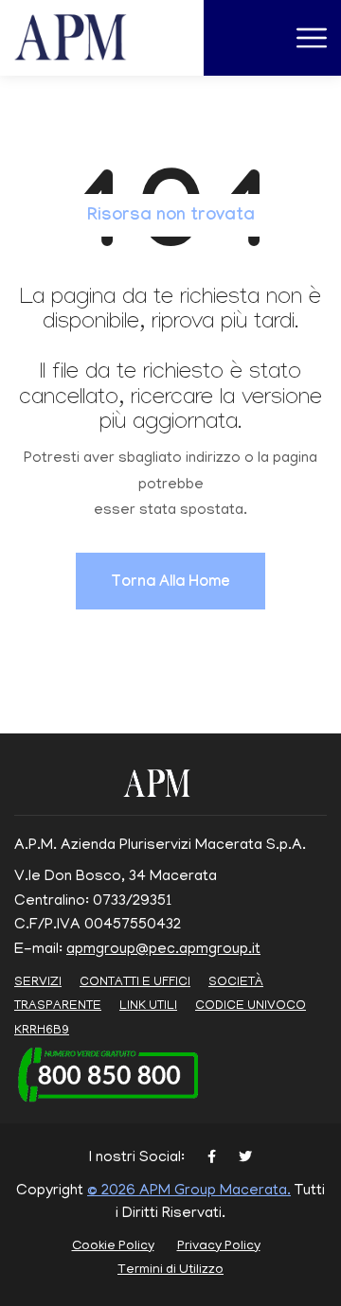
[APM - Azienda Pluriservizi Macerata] (93, 38)
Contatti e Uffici (135, 983)
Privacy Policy (218, 1247)
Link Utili (148, 1006)
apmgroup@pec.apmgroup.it (163, 950)
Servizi (38, 983)
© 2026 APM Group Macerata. (189, 1191)
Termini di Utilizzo (170, 1270)
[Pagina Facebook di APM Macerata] (211, 1159)
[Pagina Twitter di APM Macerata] (245, 1159)
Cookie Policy (113, 1247)
